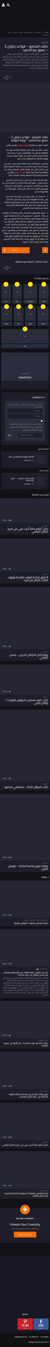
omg (6, 324)
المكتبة (44, 42)
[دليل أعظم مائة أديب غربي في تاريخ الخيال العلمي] (25, 510)
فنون (45, 1091)
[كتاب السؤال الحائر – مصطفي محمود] (25, 745)
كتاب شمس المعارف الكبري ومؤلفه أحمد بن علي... (37, 1277)
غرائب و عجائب (43, 968)
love (30, 324)
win (25, 346)
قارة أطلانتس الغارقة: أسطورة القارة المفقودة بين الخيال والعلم (26, 1194)
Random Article (21, 1336)
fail (17, 301)
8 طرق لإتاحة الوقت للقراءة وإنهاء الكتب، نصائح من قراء (28, 579)
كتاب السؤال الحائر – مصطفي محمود (26, 787)
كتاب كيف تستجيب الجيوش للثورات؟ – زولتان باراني (26, 701)
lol (18, 324)
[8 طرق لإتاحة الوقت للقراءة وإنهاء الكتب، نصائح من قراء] (25, 555)
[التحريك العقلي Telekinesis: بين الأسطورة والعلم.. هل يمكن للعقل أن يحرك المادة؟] (25, 948)
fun (6, 301)
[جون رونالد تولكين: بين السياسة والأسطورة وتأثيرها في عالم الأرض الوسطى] (25, 1070)
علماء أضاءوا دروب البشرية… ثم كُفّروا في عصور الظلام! (26, 1044)
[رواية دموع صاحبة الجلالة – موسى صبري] (25, 827)
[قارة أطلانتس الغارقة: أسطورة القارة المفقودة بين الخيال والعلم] (25, 1169)
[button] (8, 5)
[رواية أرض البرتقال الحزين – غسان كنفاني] (25, 618)
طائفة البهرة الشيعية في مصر (21, 456)
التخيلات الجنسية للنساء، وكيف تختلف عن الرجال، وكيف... (13, 1283)
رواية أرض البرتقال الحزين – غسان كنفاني (29, 656)
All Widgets (34, 1336)
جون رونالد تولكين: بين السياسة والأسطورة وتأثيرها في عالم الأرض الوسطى (28, 1095)
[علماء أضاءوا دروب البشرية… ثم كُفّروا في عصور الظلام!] (25, 1019)
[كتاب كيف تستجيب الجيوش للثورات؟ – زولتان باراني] (25, 679)
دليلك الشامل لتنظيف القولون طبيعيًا (31, 923)
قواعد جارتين (23, 145)
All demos (45, 1336)
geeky (43, 324)
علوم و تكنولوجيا (42, 1040)
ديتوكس (26, 920)
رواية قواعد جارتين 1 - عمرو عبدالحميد (22, 479)
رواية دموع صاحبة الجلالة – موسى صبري (28, 867)
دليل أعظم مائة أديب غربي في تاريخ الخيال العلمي (27, 530)
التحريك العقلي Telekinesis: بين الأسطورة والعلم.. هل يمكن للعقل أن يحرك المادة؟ (25, 973)
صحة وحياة (44, 920)
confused (30, 301)
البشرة (38, 920)
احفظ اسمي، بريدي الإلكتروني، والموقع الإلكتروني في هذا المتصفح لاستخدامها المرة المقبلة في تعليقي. (26, 426)
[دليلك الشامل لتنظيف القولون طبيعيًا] (25, 899)
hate (43, 301)
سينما (41, 1091)
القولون (32, 920)
